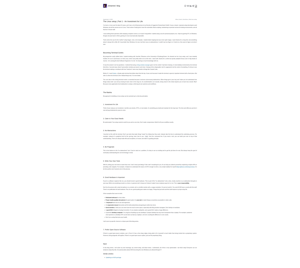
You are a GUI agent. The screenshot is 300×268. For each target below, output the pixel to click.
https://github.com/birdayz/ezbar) (186, 166)
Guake (114, 73)
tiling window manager (143, 65)
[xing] (193, 6)
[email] (188, 6)
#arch (180, 19)
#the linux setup (193, 19)
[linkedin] (191, 6)
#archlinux (185, 19)
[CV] (196, 6)
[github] (185, 6)
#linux (176, 19)
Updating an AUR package (113, 257)
